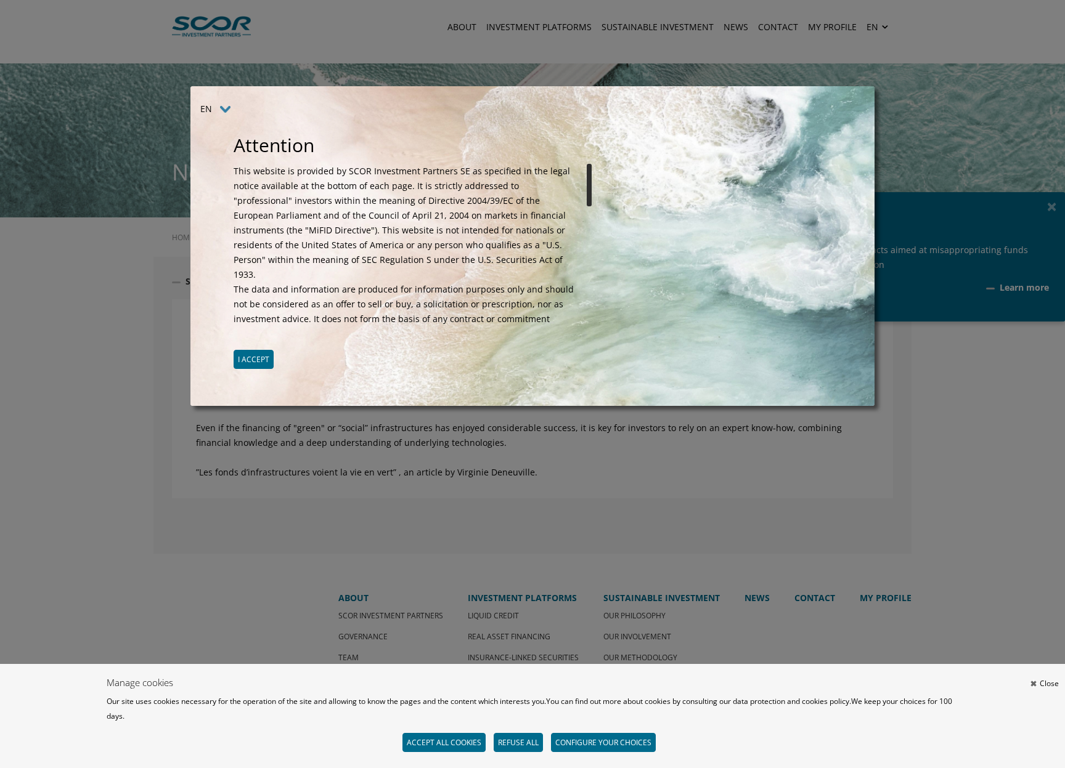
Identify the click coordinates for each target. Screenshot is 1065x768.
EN (206, 109)
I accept (253, 359)
